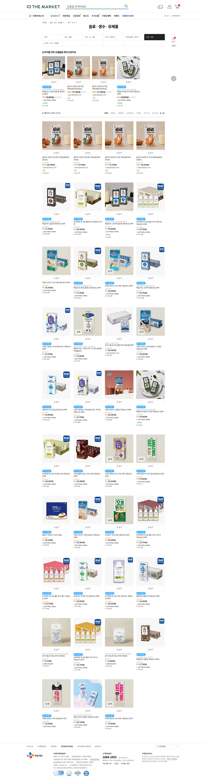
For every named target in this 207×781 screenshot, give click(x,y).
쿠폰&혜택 (106, 15)
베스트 (86, 15)
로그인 (166, 15)
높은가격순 (155, 113)
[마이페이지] (169, 6)
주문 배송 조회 (107, 763)
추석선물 (95, 15)
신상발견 (76, 15)
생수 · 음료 (68, 37)
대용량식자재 (127, 15)
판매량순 (112, 113)
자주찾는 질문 (125, 763)
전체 (45, 37)
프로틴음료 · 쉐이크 (132, 37)
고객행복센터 (175, 15)
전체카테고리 (38, 15)
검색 (126, 6)
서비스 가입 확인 (172, 759)
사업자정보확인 (95, 759)
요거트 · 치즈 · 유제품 (51, 43)
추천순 (106, 113)
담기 (54, 82)
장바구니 (174, 40)
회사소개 (30, 746)
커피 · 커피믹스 (110, 37)
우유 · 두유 (149, 37)
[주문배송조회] (160, 6)
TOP (173, 78)
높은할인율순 (130, 113)
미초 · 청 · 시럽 (90, 37)
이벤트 (116, 15)
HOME (44, 23)
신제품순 (138, 113)
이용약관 (53, 746)
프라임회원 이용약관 (84, 746)
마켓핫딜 (66, 15)
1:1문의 (116, 763)
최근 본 (174, 45)
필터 (163, 113)
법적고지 (98, 746)
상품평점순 (121, 113)
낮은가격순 (146, 113)
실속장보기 (55, 15)
